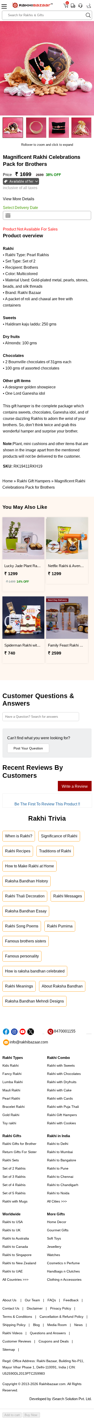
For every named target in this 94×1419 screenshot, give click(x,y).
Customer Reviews (16, 1341)
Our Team (32, 1300)
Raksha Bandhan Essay (26, 911)
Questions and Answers (48, 1333)
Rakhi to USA (12, 1222)
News (78, 1325)
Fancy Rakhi (11, 1074)
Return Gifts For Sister (19, 1152)
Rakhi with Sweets (61, 1065)
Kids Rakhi (10, 1065)
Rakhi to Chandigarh (62, 1185)
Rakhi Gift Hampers (62, 1115)
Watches (53, 1255)
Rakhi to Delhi (57, 1144)
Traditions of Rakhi (55, 851)
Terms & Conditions (17, 1317)
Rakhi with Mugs (14, 1201)
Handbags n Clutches (63, 1271)
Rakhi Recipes (17, 851)
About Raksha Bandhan (62, 986)
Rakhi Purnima (60, 926)
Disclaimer (35, 1308)
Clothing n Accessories (64, 1279)
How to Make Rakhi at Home (29, 866)
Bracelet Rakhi (13, 1107)
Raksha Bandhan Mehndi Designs (34, 1001)
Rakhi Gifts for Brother (19, 1144)
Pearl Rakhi (11, 1098)
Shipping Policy (14, 1325)
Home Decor (56, 1222)
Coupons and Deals (54, 1341)
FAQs (51, 1300)
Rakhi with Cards (60, 1098)
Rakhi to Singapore (17, 1255)
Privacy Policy (60, 1308)
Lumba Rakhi (12, 1082)
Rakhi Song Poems (21, 926)
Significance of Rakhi (59, 836)
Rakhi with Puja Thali (63, 1107)
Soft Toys (54, 1238)
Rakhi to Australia (15, 1238)
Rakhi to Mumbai (60, 1152)
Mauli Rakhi (11, 1090)
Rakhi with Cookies (61, 1123)
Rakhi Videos (12, 1333)
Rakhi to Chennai (60, 1177)
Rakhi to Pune (57, 1168)
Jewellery (54, 1247)
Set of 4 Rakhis (14, 1185)
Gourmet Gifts (57, 1230)
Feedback (71, 1300)
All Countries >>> (15, 1279)
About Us (9, 1300)
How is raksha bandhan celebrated (35, 971)
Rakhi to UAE (12, 1271)
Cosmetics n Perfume (63, 1263)
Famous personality (22, 956)
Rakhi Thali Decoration (25, 896)
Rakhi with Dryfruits (61, 1082)
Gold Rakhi (10, 1115)
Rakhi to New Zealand (19, 1263)
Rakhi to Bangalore (61, 1160)
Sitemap (8, 1349)
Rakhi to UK (11, 1230)
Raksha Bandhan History (26, 881)
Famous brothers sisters (25, 941)
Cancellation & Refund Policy (61, 1317)
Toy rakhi (9, 1123)
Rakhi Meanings (19, 986)
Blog (36, 1325)
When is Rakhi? (18, 836)
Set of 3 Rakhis (14, 1177)
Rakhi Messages (67, 896)
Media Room (57, 1325)
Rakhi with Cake (59, 1090)
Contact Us (10, 1308)
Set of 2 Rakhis (14, 1168)
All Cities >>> (57, 1201)
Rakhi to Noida (58, 1193)
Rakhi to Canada (15, 1247)
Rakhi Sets (10, 1160)
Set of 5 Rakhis (14, 1193)
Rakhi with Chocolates (64, 1074)
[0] (65, 7)
